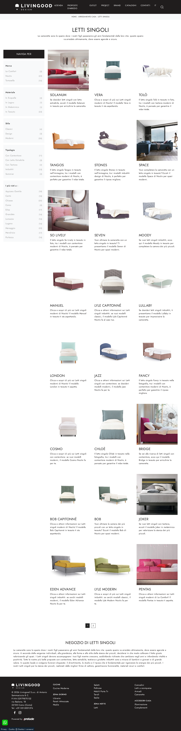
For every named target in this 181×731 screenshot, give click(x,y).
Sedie (96, 697)
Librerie (57, 698)
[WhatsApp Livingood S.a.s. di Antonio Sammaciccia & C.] (5, 722)
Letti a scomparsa (143, 688)
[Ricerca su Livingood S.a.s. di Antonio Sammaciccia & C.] (162, 7)
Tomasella (10, 80)
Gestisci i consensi (25, 729)
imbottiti (10, 169)
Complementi (141, 707)
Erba (8, 209)
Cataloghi (130, 5)
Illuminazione (141, 704)
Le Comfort (11, 71)
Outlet (93, 5)
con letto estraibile (15, 160)
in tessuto (10, 111)
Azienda (58, 5)
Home (74, 16)
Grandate (10, 214)
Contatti (145, 5)
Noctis (9, 76)
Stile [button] (8, 123)
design (9, 133)
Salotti (97, 685)
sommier (10, 174)
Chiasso (9, 200)
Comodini (139, 685)
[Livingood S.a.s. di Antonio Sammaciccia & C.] (26, 685)
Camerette (140, 694)
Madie (56, 704)
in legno (10, 102)
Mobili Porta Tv (101, 691)
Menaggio (10, 228)
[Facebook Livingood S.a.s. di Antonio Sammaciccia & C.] (14, 712)
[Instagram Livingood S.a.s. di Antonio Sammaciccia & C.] (19, 712)
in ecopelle (11, 97)
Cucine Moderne (61, 688)
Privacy (4, 729)
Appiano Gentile (13, 191)
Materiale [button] (10, 92)
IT (155, 5)
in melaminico (12, 107)
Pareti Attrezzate (61, 701)
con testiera (11, 164)
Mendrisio (10, 232)
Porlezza (9, 237)
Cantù (8, 195)
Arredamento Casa (87, 16)
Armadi (138, 691)
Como (8, 205)
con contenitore (13, 155)
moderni (10, 138)
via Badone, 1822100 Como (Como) (22, 703)
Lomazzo (10, 219)
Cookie (12, 729)
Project (105, 5)
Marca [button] (9, 65)
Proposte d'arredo (72, 7)
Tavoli (96, 694)
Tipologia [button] (10, 150)
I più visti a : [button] (12, 185)
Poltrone (98, 688)
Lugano (9, 223)
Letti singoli (103, 16)
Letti (96, 707)
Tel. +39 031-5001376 (22, 708)
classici (9, 129)
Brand (117, 5)
